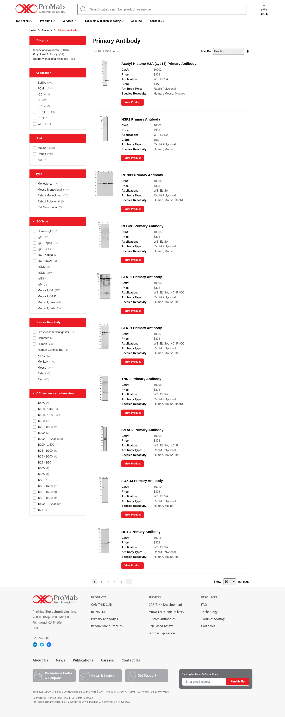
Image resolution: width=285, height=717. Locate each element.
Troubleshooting (213, 619)
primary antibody (67, 30)
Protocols (208, 626)
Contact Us (131, 660)
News (60, 660)
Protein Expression (162, 633)
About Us (40, 660)
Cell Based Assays (161, 626)
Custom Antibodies (162, 619)
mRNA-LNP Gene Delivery (166, 612)
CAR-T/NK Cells (101, 604)
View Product (132, 102)
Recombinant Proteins (107, 626)
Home (32, 30)
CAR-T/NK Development (165, 604)
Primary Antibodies (104, 619)
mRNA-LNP (98, 612)
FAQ (204, 604)
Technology (209, 612)
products (47, 30)
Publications (83, 660)
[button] (57, 40)
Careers (107, 660)
